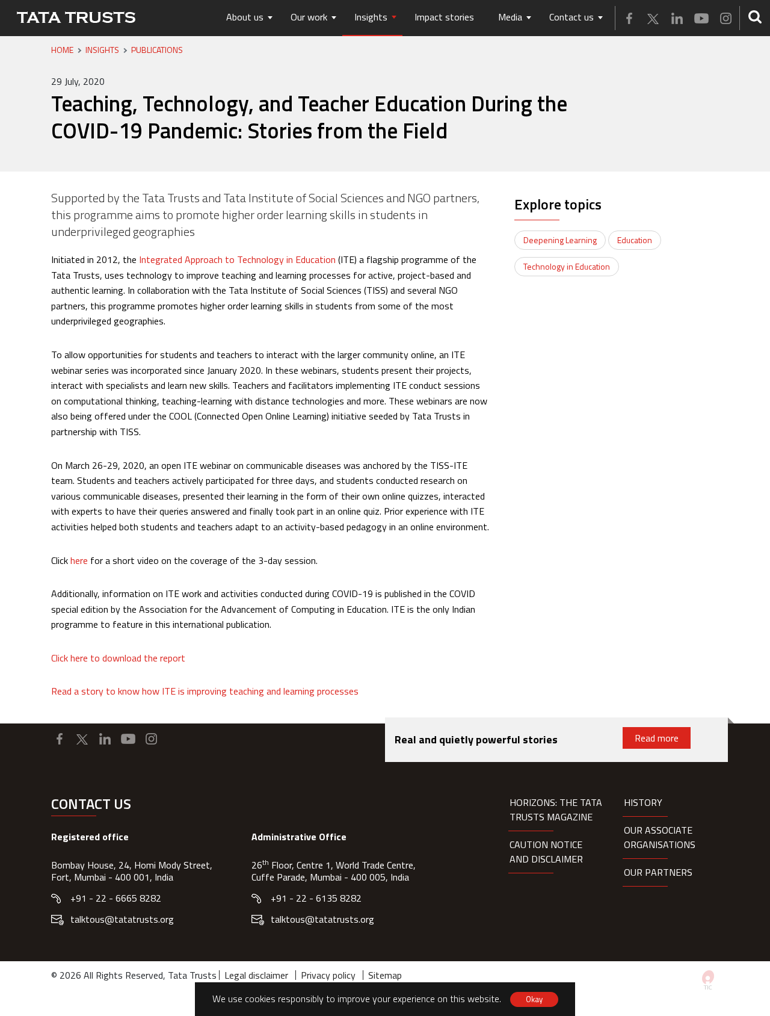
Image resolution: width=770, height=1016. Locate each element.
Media (510, 17)
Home (62, 50)
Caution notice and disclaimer (546, 851)
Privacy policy (328, 975)
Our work (309, 17)
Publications (157, 50)
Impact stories (444, 17)
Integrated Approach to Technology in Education (237, 259)
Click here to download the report (118, 658)
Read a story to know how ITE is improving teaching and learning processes (205, 691)
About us (244, 17)
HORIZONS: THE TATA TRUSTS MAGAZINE (556, 809)
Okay (534, 999)
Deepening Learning (560, 240)
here (79, 560)
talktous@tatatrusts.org (122, 919)
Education (634, 240)
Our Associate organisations (659, 837)
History (643, 802)
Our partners (658, 872)
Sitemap (385, 975)
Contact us (571, 17)
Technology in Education (566, 266)
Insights (370, 17)
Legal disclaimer (256, 975)
